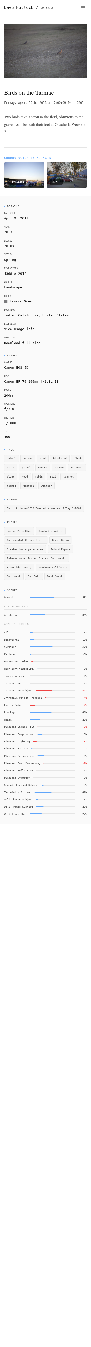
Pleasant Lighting (17, 741)
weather (46, 485)
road (25, 476)
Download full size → (24, 343)
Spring (10, 260)
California (28, 315)
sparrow (68, 476)
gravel (26, 467)
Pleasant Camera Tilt (19, 726)
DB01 (80, 103)
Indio (9, 315)
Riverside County (19, 567)
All (6, 632)
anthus (27, 458)
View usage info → (21, 329)
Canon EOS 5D (16, 367)
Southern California (52, 567)
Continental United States (26, 539)
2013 (8, 232)
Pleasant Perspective (19, 755)
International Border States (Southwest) (36, 558)
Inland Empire (60, 549)
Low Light (11, 712)
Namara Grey (21, 301)
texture (28, 485)
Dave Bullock (28, 7)
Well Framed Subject (18, 806)
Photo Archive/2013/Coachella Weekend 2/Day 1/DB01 (44, 508)
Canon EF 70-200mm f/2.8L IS (31, 381)
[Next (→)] (78, 52)
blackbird (60, 458)
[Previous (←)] (12, 52)
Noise (8, 719)
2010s (9, 246)
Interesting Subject (18, 690)
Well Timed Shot (15, 813)
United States (55, 315)
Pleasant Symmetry (17, 777)
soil (53, 476)
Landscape (13, 287)
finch (78, 458)
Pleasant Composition (19, 734)
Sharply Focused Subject (21, 784)
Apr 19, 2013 (16, 218)
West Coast (54, 576)
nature (59, 467)
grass (10, 467)
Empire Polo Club (19, 530)
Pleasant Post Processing (22, 763)
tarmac (11, 485)
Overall (9, 597)
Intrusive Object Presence (23, 697)
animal (11, 458)
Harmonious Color (16, 661)
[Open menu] (83, 8)
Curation (10, 646)
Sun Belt (34, 576)
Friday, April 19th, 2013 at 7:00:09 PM (37, 103)
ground (42, 467)
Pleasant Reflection (18, 770)
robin (39, 476)
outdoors (77, 467)
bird (43, 458)
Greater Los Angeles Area (25, 549)
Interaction (12, 683)
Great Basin (60, 539)
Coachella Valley (50, 530)
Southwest (13, 576)
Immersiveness (14, 675)
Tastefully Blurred (17, 792)
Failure (9, 654)
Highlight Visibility (19, 668)
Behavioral (11, 639)
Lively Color (13, 704)
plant (10, 476)
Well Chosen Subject (18, 799)
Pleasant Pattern (16, 748)
